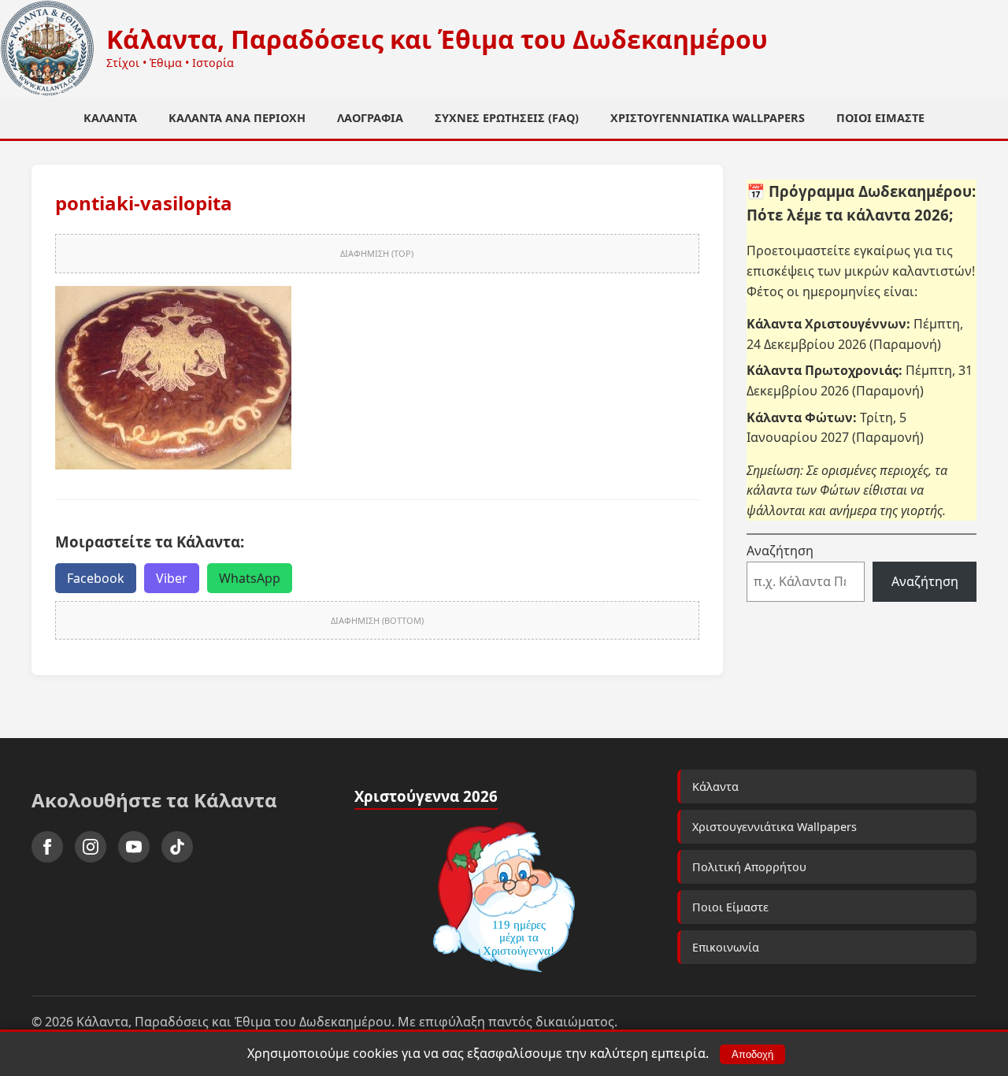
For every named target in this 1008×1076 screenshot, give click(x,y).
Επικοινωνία (725, 947)
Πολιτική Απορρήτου (749, 866)
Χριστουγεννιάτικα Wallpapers (707, 117)
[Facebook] (47, 847)
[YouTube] (134, 847)
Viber (171, 578)
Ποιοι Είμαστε (880, 117)
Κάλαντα (110, 117)
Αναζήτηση (780, 550)
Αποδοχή (752, 1054)
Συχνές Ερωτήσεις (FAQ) (507, 117)
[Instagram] (90, 847)
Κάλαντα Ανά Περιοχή (237, 117)
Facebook (95, 578)
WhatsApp (249, 578)
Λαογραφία (370, 117)
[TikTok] (177, 847)
